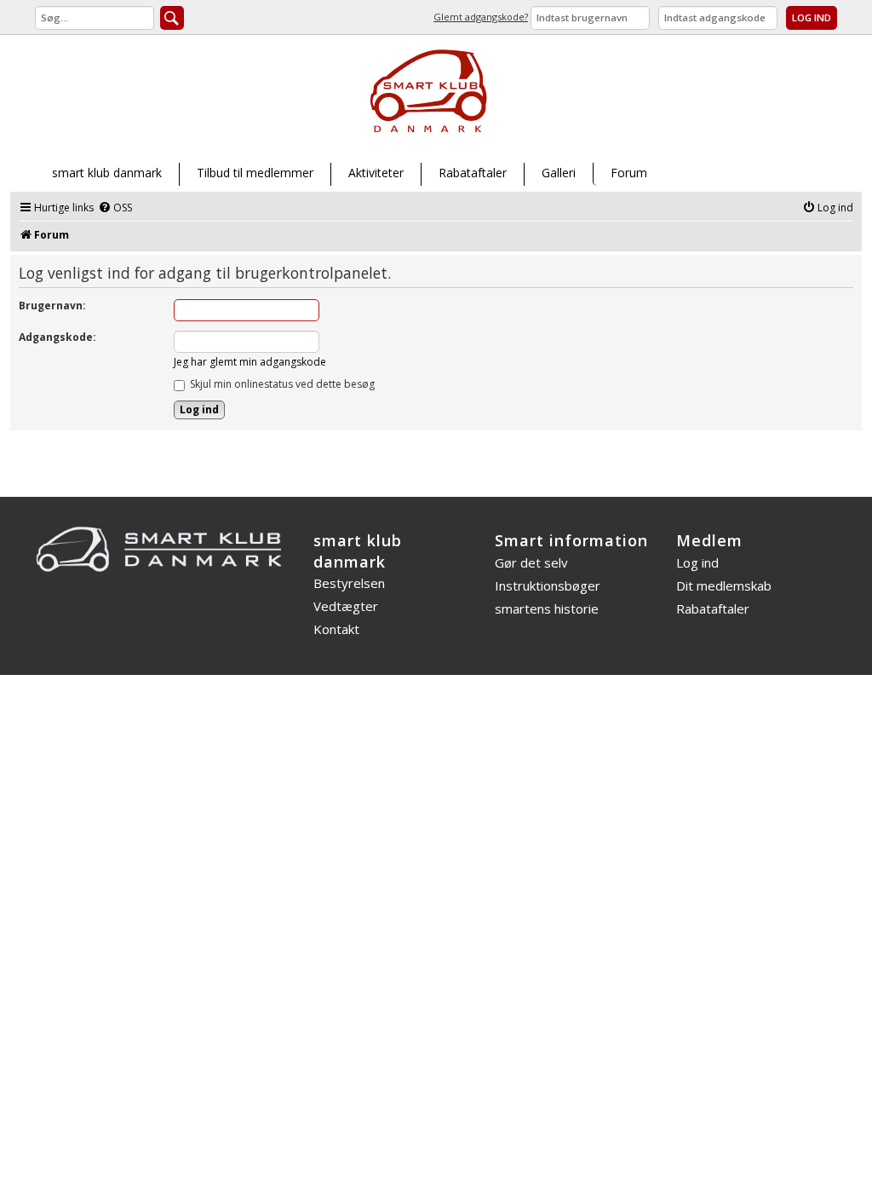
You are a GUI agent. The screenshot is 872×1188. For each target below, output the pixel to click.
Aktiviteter (376, 172)
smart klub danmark (107, 172)
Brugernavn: (52, 305)
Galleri (559, 172)
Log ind (697, 562)
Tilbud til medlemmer (255, 172)
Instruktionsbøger (547, 585)
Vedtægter (345, 605)
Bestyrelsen (349, 582)
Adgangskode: (57, 337)
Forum (629, 172)
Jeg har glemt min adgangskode (250, 361)
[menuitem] (115, 208)
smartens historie (547, 608)
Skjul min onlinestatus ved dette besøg (281, 384)
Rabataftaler (473, 172)
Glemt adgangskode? (480, 16)
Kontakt (336, 628)
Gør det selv (531, 562)
